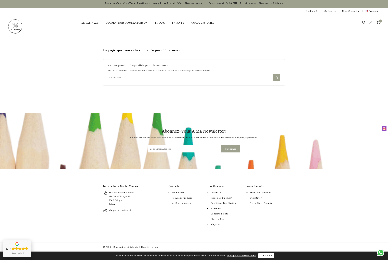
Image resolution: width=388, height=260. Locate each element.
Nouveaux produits (182, 197)
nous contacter (350, 11)
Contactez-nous (220, 213)
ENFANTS (178, 22)
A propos (216, 208)
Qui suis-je (312, 11)
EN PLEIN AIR (89, 22)
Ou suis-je (330, 11)
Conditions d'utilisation (223, 203)
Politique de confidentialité (241, 255)
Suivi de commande (260, 192)
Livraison (216, 192)
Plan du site (217, 219)
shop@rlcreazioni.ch (120, 210)
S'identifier (256, 197)
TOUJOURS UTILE (202, 22)
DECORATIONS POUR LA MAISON (127, 22)
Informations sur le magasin (121, 185)
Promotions (178, 192)
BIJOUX (160, 22)
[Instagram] (384, 128)
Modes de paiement (221, 197)
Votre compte (255, 185)
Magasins (216, 224)
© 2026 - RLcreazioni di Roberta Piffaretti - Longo (131, 247)
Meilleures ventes (181, 203)
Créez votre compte (261, 203)
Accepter (266, 255)
